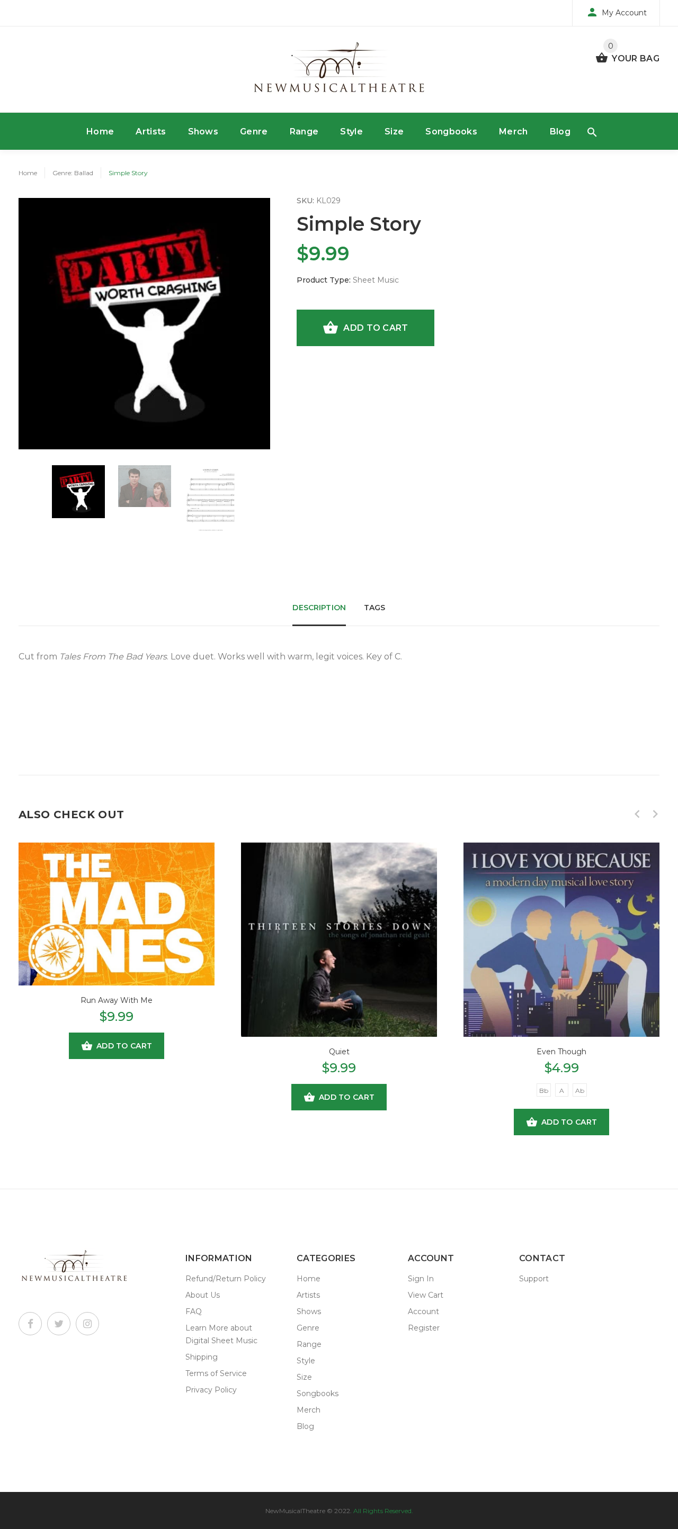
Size (394, 131)
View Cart (425, 1295)
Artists (151, 131)
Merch (513, 131)
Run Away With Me (117, 1000)
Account (423, 1311)
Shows (203, 131)
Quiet (339, 1051)
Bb (543, 1090)
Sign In (421, 1278)
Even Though (561, 1051)
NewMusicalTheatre (295, 1511)
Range (304, 131)
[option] (78, 491)
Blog (560, 131)
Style (351, 131)
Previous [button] (637, 814)
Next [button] (655, 814)
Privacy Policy (211, 1390)
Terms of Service (216, 1373)
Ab (579, 1090)
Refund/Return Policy (225, 1278)
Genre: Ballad (72, 173)
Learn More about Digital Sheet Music (221, 1334)
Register (424, 1328)
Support (534, 1278)
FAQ (193, 1311)
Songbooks (451, 131)
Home (100, 131)
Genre (254, 131)
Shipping (201, 1357)
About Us (202, 1295)
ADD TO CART (375, 328)
